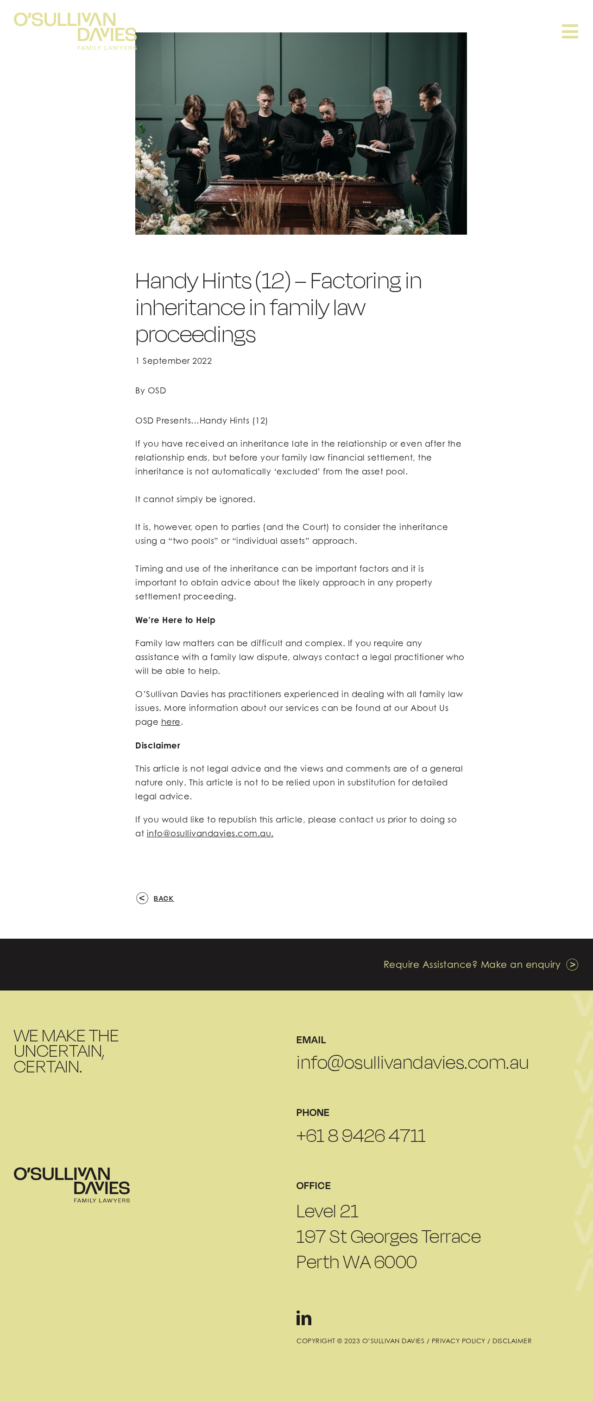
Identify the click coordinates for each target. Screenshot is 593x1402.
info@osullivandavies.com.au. (210, 833)
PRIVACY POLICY (459, 1341)
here (171, 722)
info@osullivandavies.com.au (413, 1062)
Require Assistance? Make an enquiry (472, 964)
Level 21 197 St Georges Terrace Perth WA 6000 (388, 1236)
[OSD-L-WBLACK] (72, 1171)
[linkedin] (304, 1317)
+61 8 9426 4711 (361, 1135)
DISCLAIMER (512, 1341)
